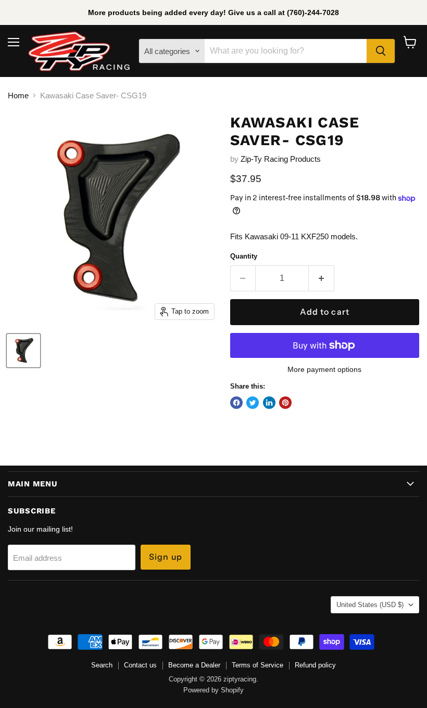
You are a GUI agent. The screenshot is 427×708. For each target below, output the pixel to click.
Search (101, 665)
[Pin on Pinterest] (285, 402)
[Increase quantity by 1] (321, 278)
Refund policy (315, 665)
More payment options (324, 369)
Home (18, 95)
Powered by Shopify (213, 690)
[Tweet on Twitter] (252, 402)
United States (370, 605)
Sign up (165, 557)
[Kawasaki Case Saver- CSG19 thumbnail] (23, 350)
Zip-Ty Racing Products (281, 159)
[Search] (381, 51)
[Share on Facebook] (236, 402)
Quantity (243, 256)
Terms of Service (257, 665)
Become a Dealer (194, 665)
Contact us (140, 665)
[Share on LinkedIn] (269, 402)
